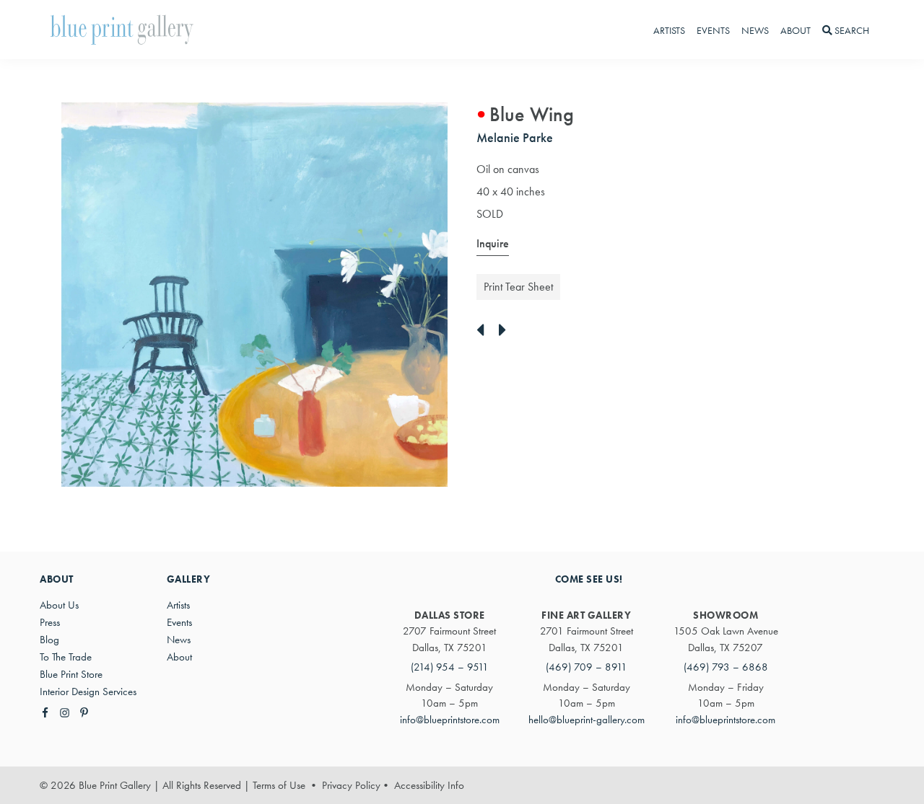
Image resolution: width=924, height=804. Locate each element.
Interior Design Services (88, 691)
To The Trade (66, 657)
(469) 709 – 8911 (586, 667)
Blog (49, 639)
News (179, 639)
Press (50, 622)
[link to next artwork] (506, 331)
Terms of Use (279, 785)
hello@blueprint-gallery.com (586, 719)
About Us (59, 605)
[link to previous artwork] (484, 331)
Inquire (492, 243)
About (179, 657)
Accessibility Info (429, 785)
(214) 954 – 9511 (450, 667)
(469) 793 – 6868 (726, 667)
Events (179, 622)
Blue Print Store (71, 674)
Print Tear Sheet (518, 286)
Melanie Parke (514, 137)
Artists (178, 605)
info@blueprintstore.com (450, 719)
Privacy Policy (351, 785)
